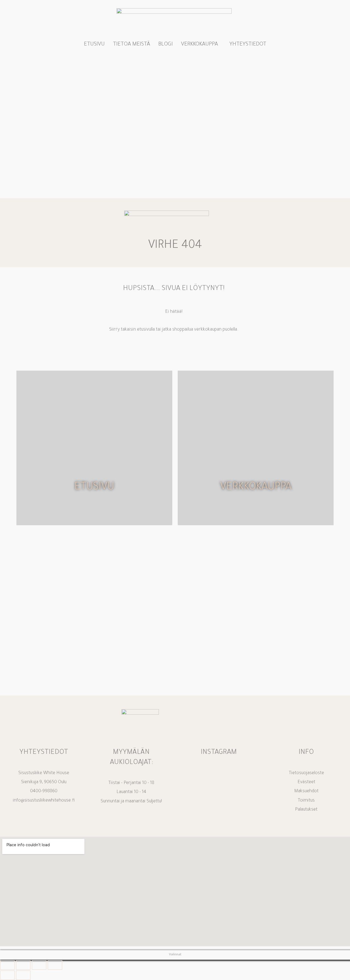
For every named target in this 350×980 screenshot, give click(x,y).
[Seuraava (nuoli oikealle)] (23, 975)
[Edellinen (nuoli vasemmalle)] (7, 975)
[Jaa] (39, 965)
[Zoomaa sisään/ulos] (7, 965)
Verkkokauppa (199, 45)
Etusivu (94, 45)
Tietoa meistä (131, 45)
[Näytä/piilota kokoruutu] (23, 965)
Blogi (165, 45)
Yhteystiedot (247, 45)
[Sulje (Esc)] (55, 965)
